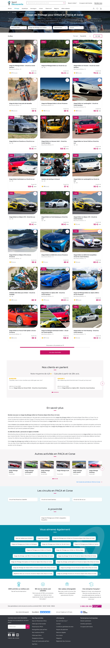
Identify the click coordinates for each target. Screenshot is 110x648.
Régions (56, 8)
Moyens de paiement (62, 629)
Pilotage (16, 8)
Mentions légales (61, 632)
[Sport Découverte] (15, 3)
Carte (98, 36)
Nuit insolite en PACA (38, 632)
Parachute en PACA (37, 626)
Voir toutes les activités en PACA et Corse (88, 482)
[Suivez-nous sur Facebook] (9, 635)
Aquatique (25, 8)
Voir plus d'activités (55, 352)
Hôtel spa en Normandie (39, 623)
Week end (48, 8)
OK (28, 626)
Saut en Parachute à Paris (39, 621)
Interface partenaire (85, 623)
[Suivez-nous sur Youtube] (17, 635)
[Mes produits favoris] (97, 9)
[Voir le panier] (101, 9)
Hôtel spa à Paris (36, 635)
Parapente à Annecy (37, 638)
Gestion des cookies (13, 638)
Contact (58, 623)
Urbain (41, 8)
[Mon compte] (93, 9)
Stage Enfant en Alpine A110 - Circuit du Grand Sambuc (78, 388)
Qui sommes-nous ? (62, 621)
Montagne (33, 8)
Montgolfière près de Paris (39, 629)
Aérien (10, 8)
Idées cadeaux (65, 8)
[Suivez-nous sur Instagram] (13, 635)
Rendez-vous (98, 3)
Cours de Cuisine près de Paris (40, 641)
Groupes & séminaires (85, 3)
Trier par (75, 36)
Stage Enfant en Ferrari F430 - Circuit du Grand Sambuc (30, 388)
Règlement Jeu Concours (63, 641)
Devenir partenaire (85, 621)
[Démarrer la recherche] (64, 3)
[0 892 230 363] (83, 606)
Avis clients (59, 635)
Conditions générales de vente (64, 626)
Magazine (59, 638)
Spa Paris (34, 644)
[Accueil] (8, 12)
